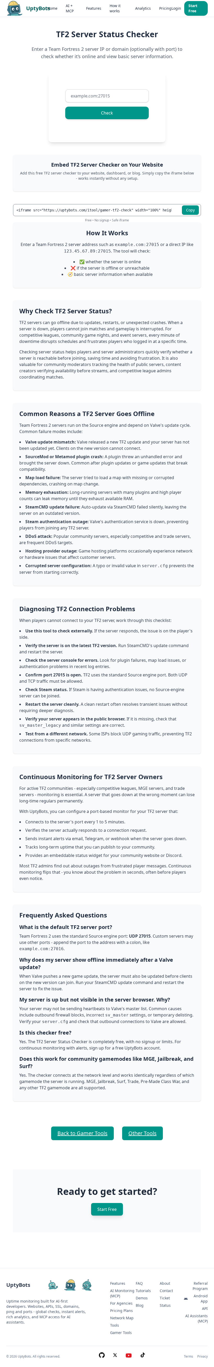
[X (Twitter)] (115, 1356)
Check (107, 113)
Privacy (202, 1356)
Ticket (165, 1297)
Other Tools (142, 1133)
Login (176, 8)
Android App (201, 1298)
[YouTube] (129, 1356)
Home (52, 8)
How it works (115, 8)
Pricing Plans (121, 1310)
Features (93, 8)
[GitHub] (102, 1356)
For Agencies (121, 1303)
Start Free (192, 8)
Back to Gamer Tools (82, 1133)
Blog (140, 1305)
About (165, 1283)
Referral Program (200, 1286)
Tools (114, 1325)
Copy (190, 209)
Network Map (122, 1317)
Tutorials (143, 1290)
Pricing (165, 8)
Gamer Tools (121, 1332)
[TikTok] (142, 1356)
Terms (188, 1356)
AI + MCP (70, 8)
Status (165, 1305)
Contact (166, 1290)
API (205, 1308)
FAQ (139, 1283)
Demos (142, 1297)
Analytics (143, 8)
